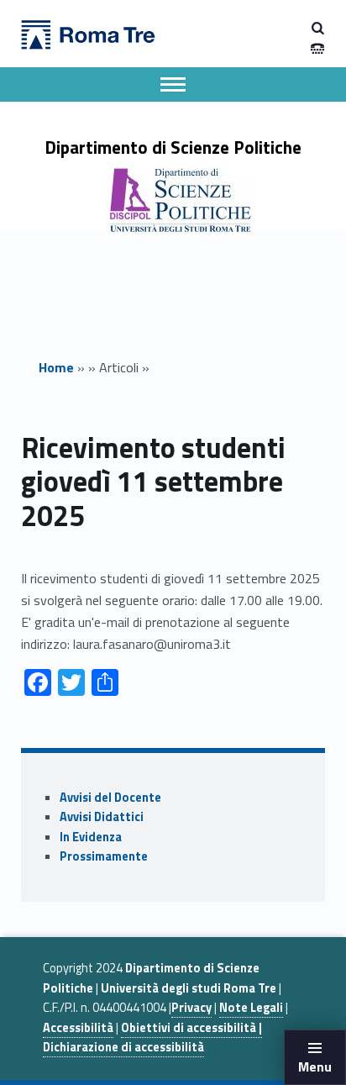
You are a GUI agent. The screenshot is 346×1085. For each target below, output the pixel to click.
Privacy (191, 1007)
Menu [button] (315, 1066)
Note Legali (251, 1007)
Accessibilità (78, 1028)
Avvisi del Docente (110, 797)
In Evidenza (91, 837)
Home (56, 367)
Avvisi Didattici (102, 817)
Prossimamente (104, 856)
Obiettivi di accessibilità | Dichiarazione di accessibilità (152, 1037)
